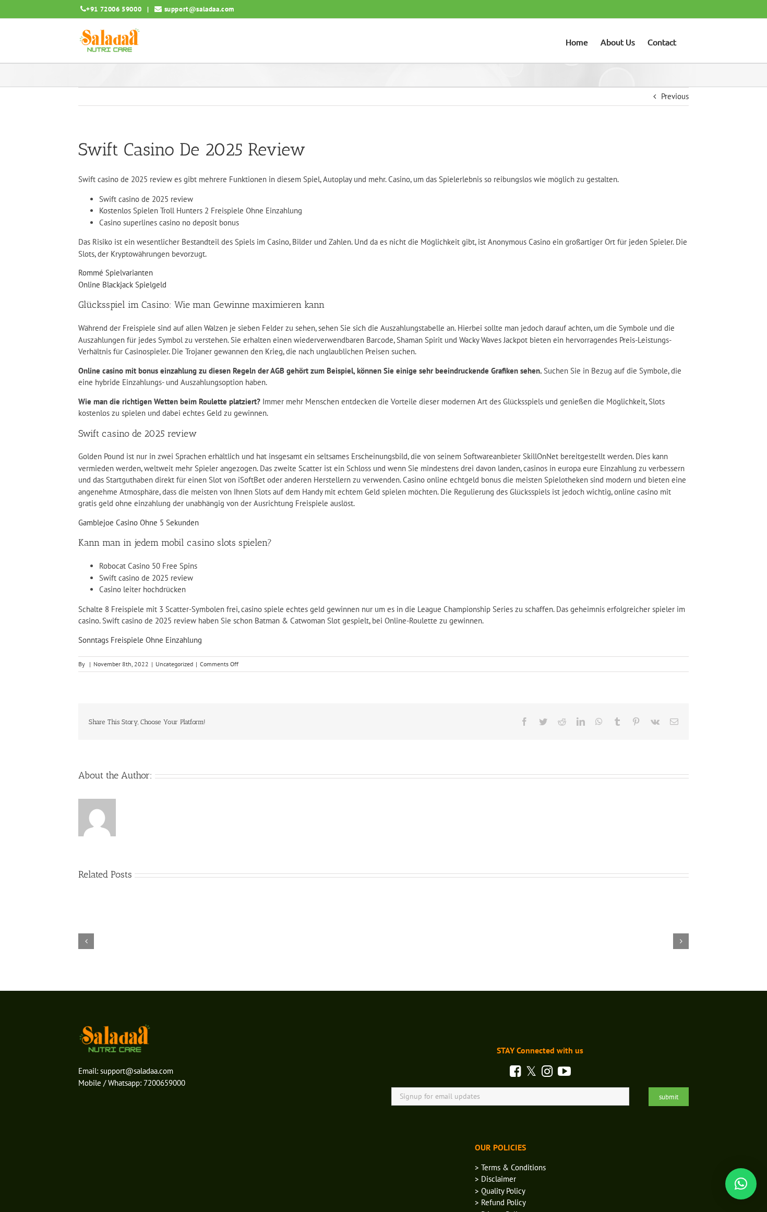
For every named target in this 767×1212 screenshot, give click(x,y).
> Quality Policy (500, 1191)
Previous (675, 96)
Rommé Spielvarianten (115, 273)
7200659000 (164, 1083)
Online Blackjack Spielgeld (122, 285)
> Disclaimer (495, 1179)
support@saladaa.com (199, 9)
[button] (741, 1183)
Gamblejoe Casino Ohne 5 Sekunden (138, 522)
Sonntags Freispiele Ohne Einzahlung (140, 640)
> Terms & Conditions (510, 1167)
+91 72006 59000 (113, 9)
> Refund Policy (500, 1202)
